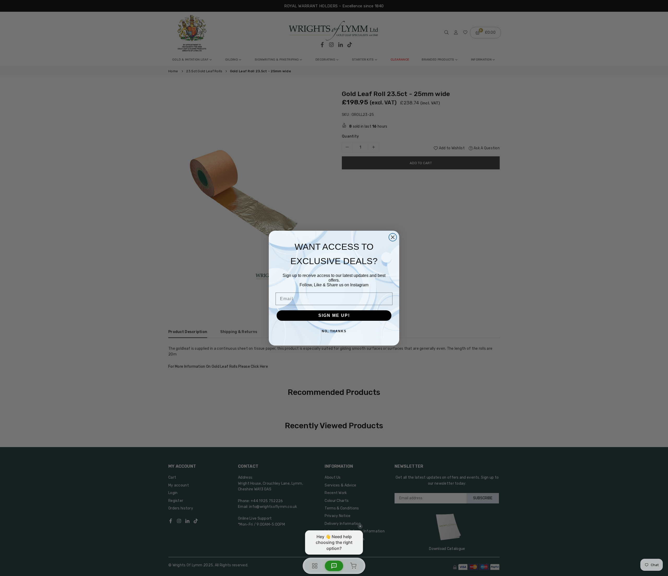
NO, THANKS (334, 331)
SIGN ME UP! (334, 315)
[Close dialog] (393, 237)
